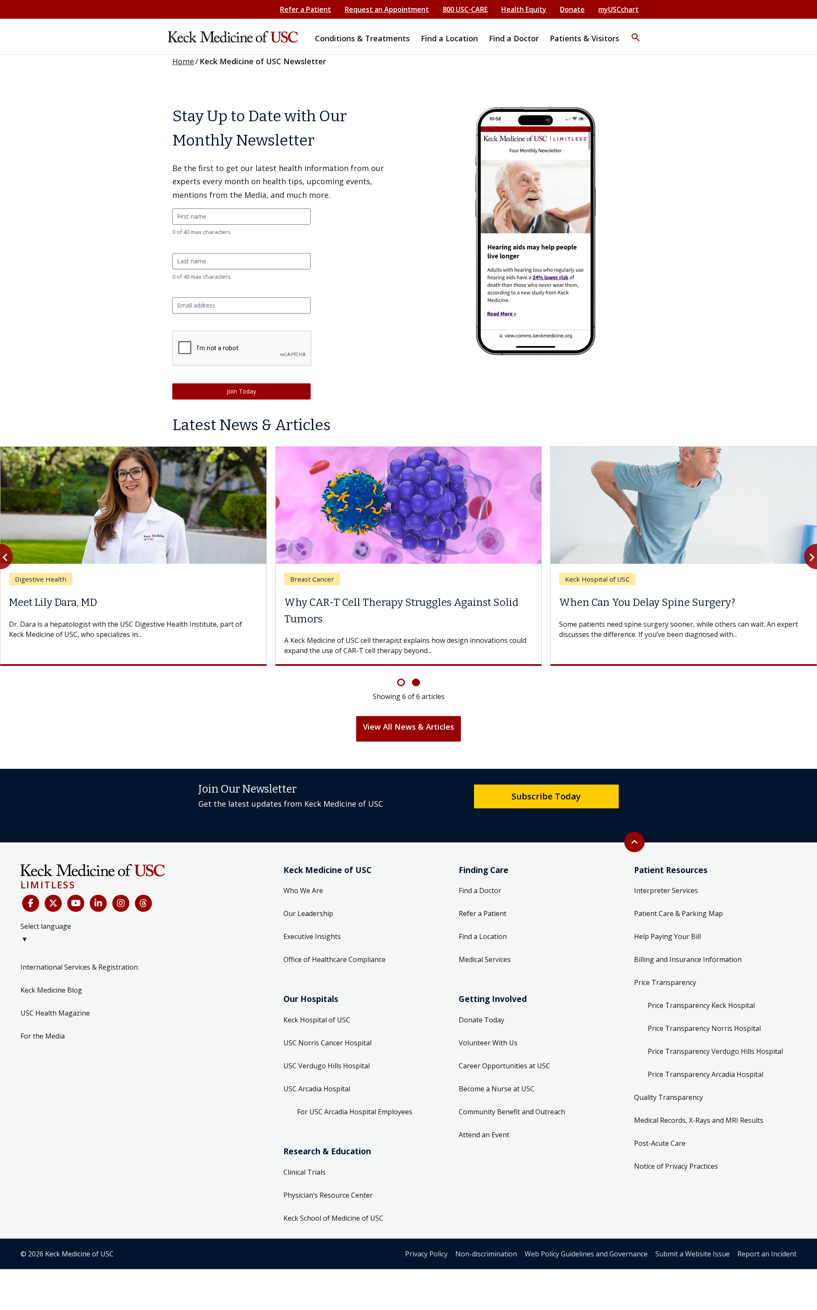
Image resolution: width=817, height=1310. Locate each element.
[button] (636, 32)
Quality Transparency (668, 1097)
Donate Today (481, 1020)
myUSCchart (618, 9)
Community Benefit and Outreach (512, 1111)
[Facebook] (30, 903)
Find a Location (483, 936)
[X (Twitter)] (53, 903)
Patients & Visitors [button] (584, 38)
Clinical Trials (304, 1172)
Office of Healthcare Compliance (334, 959)
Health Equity (523, 9)
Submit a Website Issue (692, 1254)
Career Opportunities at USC (504, 1065)
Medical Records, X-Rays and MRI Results (698, 1120)
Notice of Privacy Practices (676, 1166)
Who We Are (303, 890)
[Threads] (143, 903)
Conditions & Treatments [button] (362, 38)
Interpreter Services (666, 890)
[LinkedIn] (98, 903)
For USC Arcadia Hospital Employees (354, 1111)
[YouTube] (76, 903)
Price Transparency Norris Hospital (704, 1028)
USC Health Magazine (55, 1013)
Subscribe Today (546, 796)
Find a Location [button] (449, 38)
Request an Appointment (387, 9)
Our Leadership (308, 913)
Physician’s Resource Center (328, 1195)
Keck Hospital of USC (316, 1020)
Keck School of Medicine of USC (333, 1218)
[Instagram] (121, 903)
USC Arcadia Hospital (316, 1088)
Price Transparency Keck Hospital (701, 1005)
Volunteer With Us (488, 1042)
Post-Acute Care (660, 1143)
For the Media (42, 1036)
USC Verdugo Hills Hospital (326, 1065)
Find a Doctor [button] (514, 38)
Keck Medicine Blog (51, 990)
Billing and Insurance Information (688, 959)
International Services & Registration (79, 967)
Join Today (241, 391)
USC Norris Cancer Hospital (327, 1042)
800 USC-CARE (465, 9)
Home (183, 61)
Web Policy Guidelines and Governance (586, 1254)
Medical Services (485, 959)
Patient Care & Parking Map (678, 913)
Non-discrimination (486, 1254)
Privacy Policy (426, 1254)
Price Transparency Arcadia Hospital (705, 1074)
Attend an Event (484, 1134)
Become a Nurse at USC (496, 1088)
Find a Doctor (480, 890)
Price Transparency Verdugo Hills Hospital (715, 1051)
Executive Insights (312, 936)
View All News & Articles (408, 727)
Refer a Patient (305, 9)
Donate (572, 9)
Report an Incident (767, 1254)
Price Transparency (665, 982)
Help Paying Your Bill (667, 936)
